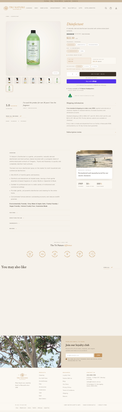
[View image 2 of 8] (17, 80)
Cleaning (29, 8)
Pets (64, 8)
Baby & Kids (44, 8)
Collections (42, 390)
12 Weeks (94, 66)
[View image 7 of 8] (57, 80)
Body (36, 8)
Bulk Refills (72, 8)
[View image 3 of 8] (25, 80)
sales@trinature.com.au (94, 381)
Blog (52, 1)
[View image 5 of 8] (41, 80)
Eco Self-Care (43, 378)
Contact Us (75, 1)
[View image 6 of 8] (49, 80)
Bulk (40, 395)
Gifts (80, 8)
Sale (40, 392)
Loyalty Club (67, 1)
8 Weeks (86, 66)
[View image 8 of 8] (9, 88)
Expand (56, 72)
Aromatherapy (55, 8)
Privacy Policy (67, 387)
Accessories (42, 387)
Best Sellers (42, 398)
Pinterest (23, 121)
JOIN (98, 355)
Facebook (14, 121)
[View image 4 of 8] (33, 80)
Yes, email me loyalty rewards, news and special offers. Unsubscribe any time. (85, 359)
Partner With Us (59, 1)
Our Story (46, 1)
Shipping (65, 393)
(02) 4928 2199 (91, 375)
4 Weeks (79, 66)
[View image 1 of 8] (9, 80)
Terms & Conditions (68, 390)
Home (7, 16)
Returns (65, 396)
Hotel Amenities (90, 8)
